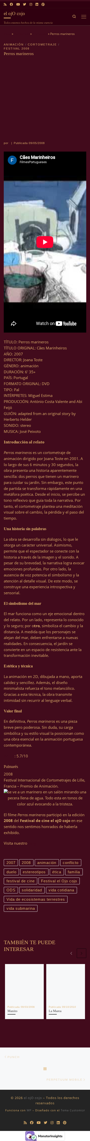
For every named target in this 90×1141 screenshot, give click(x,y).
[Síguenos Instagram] (31, 4)
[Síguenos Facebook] (11, 4)
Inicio (7, 34)
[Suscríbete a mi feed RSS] (5, 4)
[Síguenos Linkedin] (37, 4)
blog (32, 843)
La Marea (55, 1011)
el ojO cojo (33, 1098)
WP (29, 1110)
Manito (13, 1011)
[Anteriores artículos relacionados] (71, 953)
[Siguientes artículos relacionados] (81, 953)
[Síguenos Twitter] (24, 4)
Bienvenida (22, 34)
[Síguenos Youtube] (18, 4)
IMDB (9, 755)
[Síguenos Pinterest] (43, 4)
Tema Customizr (73, 1110)
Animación (39, 34)
